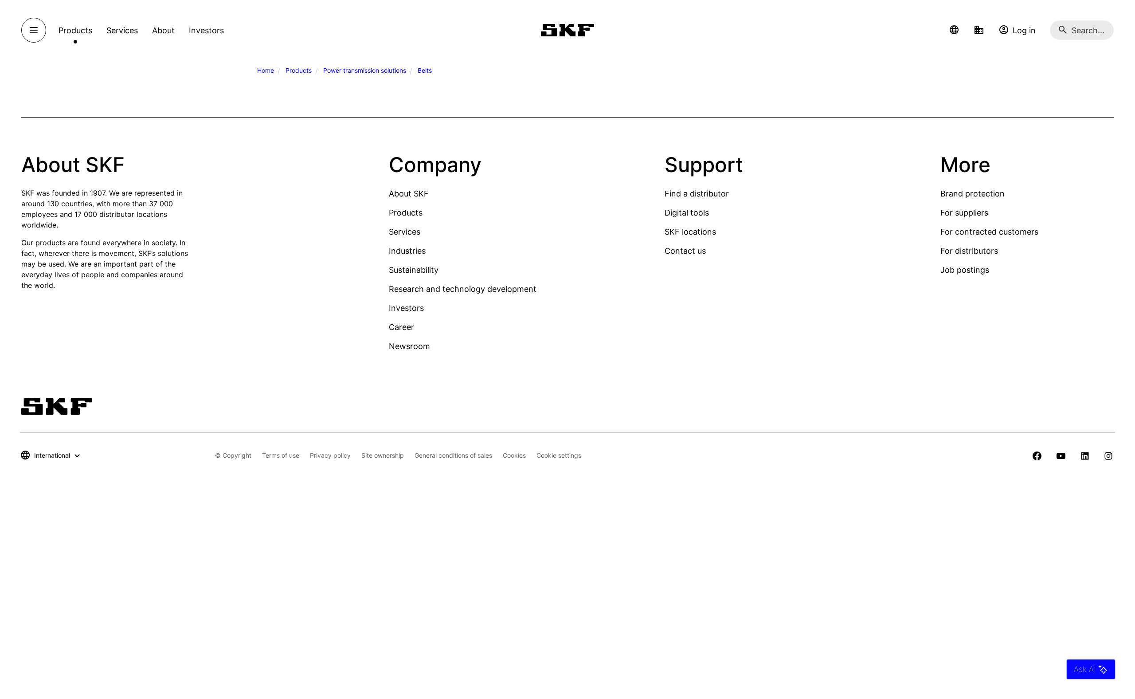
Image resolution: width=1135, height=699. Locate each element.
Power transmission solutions (364, 70)
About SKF (409, 193)
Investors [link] (206, 30)
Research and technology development (462, 289)
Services (404, 231)
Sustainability (413, 270)
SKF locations (690, 231)
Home (265, 70)
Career (401, 327)
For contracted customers (989, 231)
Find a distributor (697, 193)
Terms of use (280, 455)
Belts (425, 70)
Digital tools (687, 212)
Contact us (685, 250)
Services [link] (122, 30)
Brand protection (972, 193)
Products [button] (75, 30)
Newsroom (409, 346)
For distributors (969, 250)
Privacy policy (330, 455)
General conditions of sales (453, 455)
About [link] (163, 30)
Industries (407, 250)
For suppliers (964, 212)
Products (299, 70)
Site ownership (382, 455)
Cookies (514, 455)
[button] (954, 30)
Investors (406, 308)
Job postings (964, 270)
